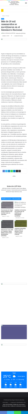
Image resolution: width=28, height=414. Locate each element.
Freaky (7, 15)
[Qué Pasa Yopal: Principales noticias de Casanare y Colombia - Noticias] (14, 3)
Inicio (3, 15)
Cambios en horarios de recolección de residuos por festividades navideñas (20, 213)
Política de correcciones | (19, 404)
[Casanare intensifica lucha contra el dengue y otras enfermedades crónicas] (21, 223)
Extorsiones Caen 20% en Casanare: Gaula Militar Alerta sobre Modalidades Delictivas (7, 232)
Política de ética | (6, 406)
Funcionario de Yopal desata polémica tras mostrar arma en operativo (7, 212)
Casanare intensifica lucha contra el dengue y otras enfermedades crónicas (20, 231)
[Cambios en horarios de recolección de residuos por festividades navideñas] (21, 205)
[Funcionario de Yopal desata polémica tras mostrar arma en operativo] (7, 205)
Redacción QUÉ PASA (20, 33)
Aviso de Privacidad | (8, 404)
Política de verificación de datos (18, 406)
